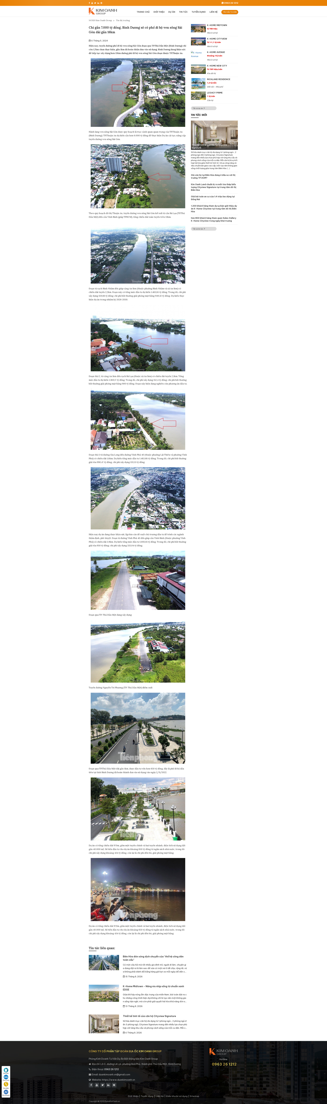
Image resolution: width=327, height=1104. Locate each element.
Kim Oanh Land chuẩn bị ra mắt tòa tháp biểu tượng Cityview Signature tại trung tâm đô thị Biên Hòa (213, 187)
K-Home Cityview (217, 38)
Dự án (171, 12)
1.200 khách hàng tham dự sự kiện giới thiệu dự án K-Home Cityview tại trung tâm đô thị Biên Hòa (214, 209)
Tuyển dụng (199, 12)
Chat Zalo (6, 1080)
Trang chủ (143, 12)
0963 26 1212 (224, 1064)
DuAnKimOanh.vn (112, 1101)
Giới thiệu (159, 12)
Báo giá (6, 1073)
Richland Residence (218, 79)
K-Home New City (217, 65)
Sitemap (194, 1096)
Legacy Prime (215, 92)
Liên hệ (214, 12)
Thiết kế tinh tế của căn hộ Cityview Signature (149, 1016)
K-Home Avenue (216, 52)
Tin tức (183, 12)
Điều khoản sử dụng (177, 1096)
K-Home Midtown (217, 25)
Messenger (6, 1095)
